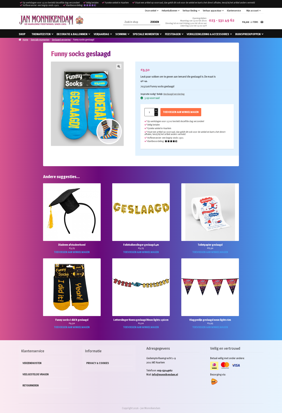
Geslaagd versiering (61, 39)
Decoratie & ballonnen (72, 34)
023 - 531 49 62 (221, 20)
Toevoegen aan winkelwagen (181, 112)
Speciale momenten (146, 34)
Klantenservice (234, 10)
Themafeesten (41, 34)
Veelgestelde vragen (36, 374)
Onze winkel (150, 10)
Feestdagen (173, 34)
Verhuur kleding (190, 10)
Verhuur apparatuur (212, 10)
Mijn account (252, 10)
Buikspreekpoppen (248, 34)
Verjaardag (101, 34)
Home (25, 39)
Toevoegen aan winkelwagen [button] (72, 252)
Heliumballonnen (169, 10)
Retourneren (31, 385)
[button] (118, 66)
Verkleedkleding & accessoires (208, 34)
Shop (22, 34)
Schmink (121, 34)
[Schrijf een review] (89, 5)
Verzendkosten (32, 363)
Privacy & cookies (97, 363)
